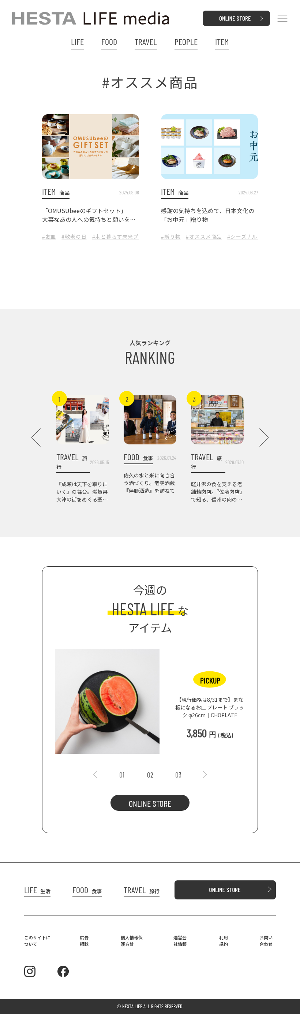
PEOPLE (186, 42)
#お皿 (49, 236)
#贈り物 (170, 236)
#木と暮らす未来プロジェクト (129, 236)
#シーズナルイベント (253, 236)
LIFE (77, 42)
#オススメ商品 (204, 236)
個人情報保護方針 (132, 940)
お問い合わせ (266, 940)
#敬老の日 (73, 236)
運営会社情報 (180, 940)
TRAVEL (146, 42)
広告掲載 (84, 940)
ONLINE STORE (150, 803)
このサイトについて (37, 940)
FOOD (109, 42)
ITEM (222, 42)
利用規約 (223, 940)
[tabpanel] (150, 698)
